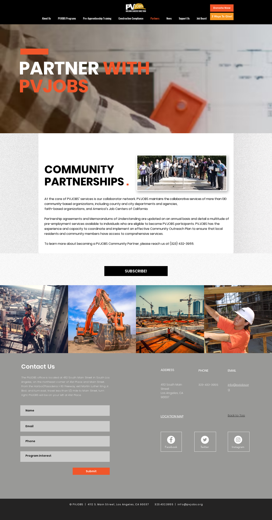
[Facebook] (171, 440)
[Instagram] (238, 440)
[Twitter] (205, 440)
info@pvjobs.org (190, 504)
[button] (222, 8)
